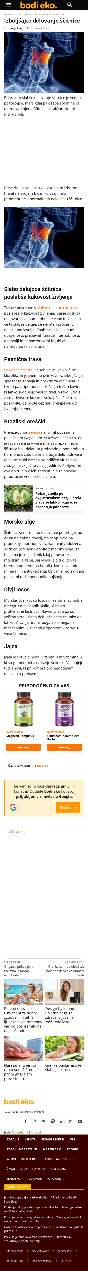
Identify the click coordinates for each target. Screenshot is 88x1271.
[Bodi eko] (38, 5)
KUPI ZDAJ (23, 747)
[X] (70, 1121)
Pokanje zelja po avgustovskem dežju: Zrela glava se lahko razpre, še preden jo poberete (58, 500)
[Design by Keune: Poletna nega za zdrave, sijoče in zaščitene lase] (64, 991)
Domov (7, 14)
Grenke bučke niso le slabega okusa (63, 1067)
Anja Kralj (16, 28)
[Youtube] (79, 1121)
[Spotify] (52, 1121)
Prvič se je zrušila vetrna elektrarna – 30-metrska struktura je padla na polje (37, 1239)
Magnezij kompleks (20, 736)
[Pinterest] (43, 1121)
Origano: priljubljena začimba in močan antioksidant (18, 970)
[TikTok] (61, 1121)
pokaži (41, 766)
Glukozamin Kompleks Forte (63, 737)
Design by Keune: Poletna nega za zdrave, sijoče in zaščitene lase (60, 1015)
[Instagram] (34, 1121)
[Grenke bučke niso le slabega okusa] (64, 1048)
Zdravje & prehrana (23, 14)
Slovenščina (20, 1132)
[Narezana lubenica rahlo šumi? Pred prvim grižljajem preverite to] (23, 1048)
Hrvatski (36, 1132)
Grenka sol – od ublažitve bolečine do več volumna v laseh (65, 970)
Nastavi (67, 807)
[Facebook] (25, 1121)
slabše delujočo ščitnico (57, 307)
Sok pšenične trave (20, 369)
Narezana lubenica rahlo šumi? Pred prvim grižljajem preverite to (20, 1072)
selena (34, 432)
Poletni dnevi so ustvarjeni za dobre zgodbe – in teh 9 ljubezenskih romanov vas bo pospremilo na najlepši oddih (23, 1019)
